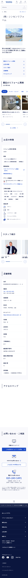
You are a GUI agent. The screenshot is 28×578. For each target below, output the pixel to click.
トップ (2, 505)
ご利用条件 (4, 563)
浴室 (22, 91)
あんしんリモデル (6, 513)
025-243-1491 (14, 478)
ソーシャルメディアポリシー (7, 570)
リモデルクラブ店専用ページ (8, 547)
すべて (4, 91)
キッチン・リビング (13, 91)
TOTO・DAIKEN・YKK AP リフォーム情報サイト (8, 542)
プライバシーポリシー (6, 566)
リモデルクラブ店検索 (18, 505)
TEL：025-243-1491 (8, 291)
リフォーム (9, 505)
